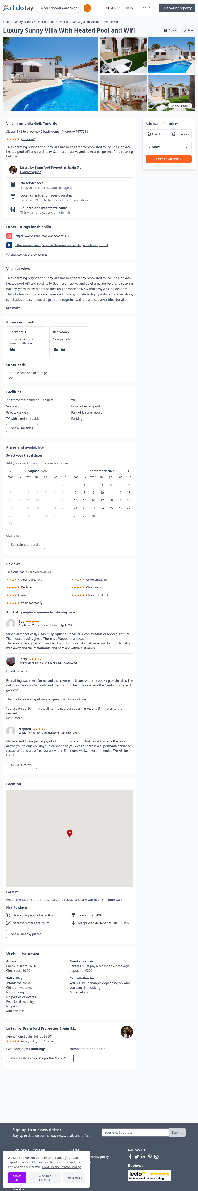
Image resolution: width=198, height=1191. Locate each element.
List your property (177, 8)
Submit (177, 1132)
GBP (112, 8)
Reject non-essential (45, 1178)
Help (129, 8)
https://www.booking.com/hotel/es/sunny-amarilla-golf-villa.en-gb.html (61, 245)
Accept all (17, 1178)
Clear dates (13, 535)
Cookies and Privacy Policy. (61, 1167)
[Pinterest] (150, 1156)
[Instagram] (156, 1156)
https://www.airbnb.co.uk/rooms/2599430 (42, 236)
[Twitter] (136, 1156)
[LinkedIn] (143, 1156)
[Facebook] (130, 1156)
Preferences (74, 1178)
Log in (146, 8)
